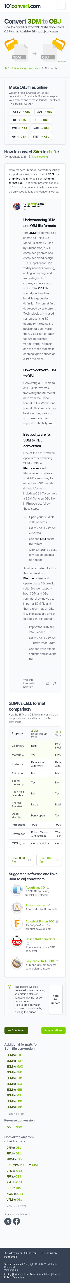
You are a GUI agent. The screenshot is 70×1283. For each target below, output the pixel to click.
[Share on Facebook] (17, 1221)
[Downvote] (54, 683)
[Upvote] (47, 683)
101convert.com (12, 1264)
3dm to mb (18, 1030)
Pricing (7, 1274)
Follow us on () (22, 1253)
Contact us (18, 1277)
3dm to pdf (51, 1030)
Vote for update (55, 999)
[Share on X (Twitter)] (8, 1221)
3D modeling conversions (25, 68)
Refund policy (20, 1274)
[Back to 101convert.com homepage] (5, 68)
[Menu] (61, 6)
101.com (22, 6)
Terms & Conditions (40, 1274)
